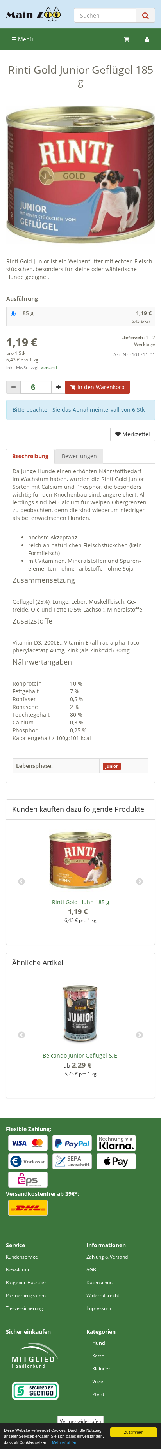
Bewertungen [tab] (79, 456)
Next (139, 882)
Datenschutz (100, 1282)
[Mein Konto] (147, 39)
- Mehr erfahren (63, 1442)
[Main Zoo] (33, 14)
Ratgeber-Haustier (26, 1282)
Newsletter (18, 1269)
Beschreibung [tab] (30, 456)
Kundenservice (22, 1256)
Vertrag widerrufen (80, 1421)
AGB (91, 1269)
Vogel (98, 1381)
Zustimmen (133, 1432)
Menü (24, 39)
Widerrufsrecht (102, 1295)
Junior (111, 766)
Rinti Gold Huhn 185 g (80, 902)
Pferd (98, 1394)
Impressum (98, 1308)
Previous (21, 882)
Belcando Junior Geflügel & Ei (81, 1055)
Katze (98, 1355)
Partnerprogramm (26, 1295)
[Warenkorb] (126, 39)
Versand (49, 367)
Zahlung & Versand (107, 1256)
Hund (98, 1343)
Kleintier (101, 1368)
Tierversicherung (24, 1308)
